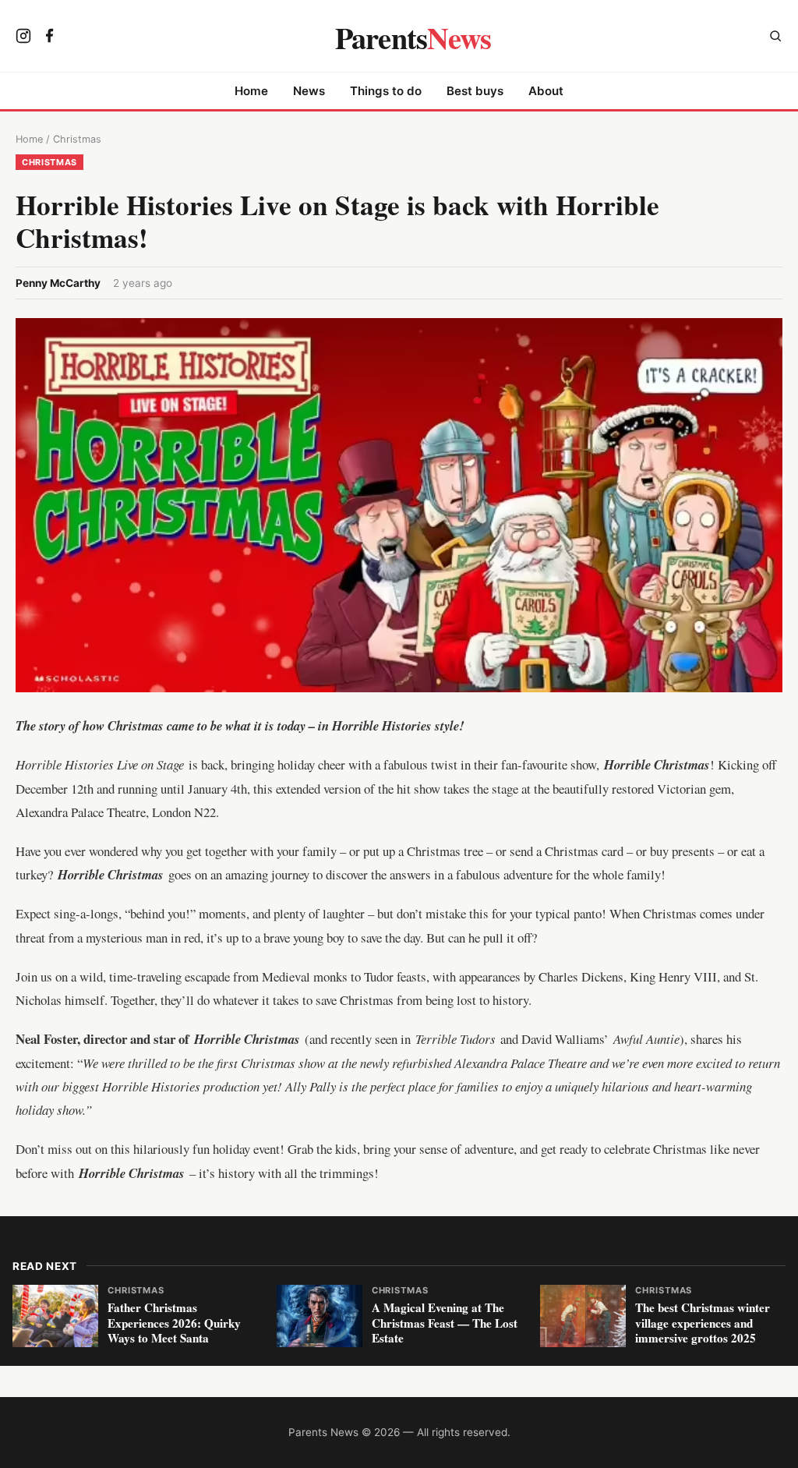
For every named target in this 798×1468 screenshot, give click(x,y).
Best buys (475, 90)
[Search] (775, 38)
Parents (413, 37)
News (309, 90)
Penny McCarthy (58, 283)
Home (251, 90)
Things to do (386, 90)
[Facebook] (50, 37)
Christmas (77, 139)
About (545, 90)
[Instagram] (23, 37)
